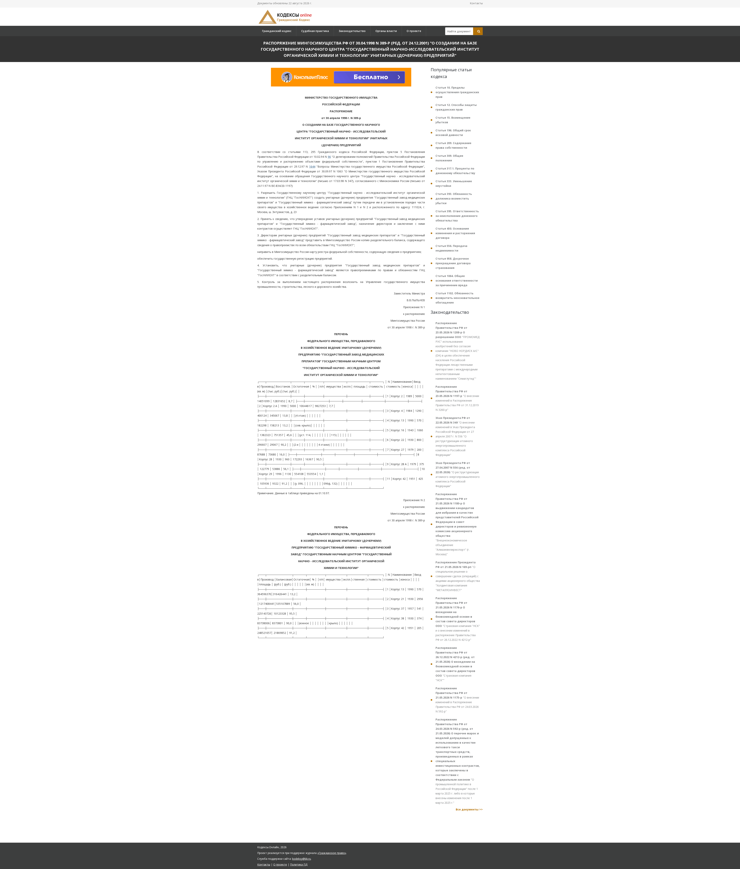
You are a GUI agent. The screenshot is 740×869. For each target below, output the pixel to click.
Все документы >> (469, 809)
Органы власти (386, 31)
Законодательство (352, 31)
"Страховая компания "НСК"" (455, 664)
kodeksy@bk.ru (301, 859)
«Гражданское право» (331, 853)
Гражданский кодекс (276, 31)
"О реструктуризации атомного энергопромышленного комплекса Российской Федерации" (458, 474)
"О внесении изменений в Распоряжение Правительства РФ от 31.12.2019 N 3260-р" (457, 398)
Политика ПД (298, 864)
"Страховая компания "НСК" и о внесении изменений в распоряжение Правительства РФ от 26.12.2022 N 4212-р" (458, 619)
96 (329, 157)
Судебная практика (315, 31)
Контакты (476, 3)
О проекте (414, 31)
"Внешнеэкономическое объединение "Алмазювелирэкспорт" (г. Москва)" (457, 524)
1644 (312, 166)
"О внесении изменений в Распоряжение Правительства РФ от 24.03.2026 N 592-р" (457, 699)
